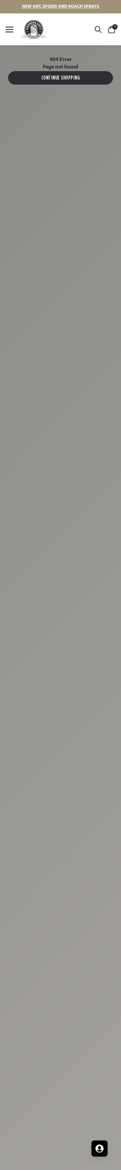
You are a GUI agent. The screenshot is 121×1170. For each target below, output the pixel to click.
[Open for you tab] (99, 1148)
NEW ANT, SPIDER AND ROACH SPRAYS (60, 6)
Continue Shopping (60, 78)
